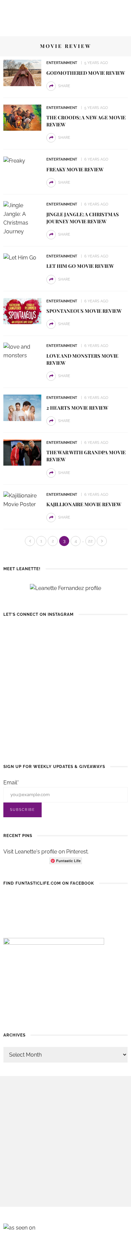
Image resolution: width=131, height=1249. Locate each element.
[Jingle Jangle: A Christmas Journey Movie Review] (22, 218)
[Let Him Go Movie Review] (19, 257)
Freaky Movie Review (74, 169)
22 (90, 540)
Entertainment (61, 63)
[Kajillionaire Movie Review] (22, 499)
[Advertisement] (65, 1141)
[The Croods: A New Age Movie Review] (22, 117)
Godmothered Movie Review (85, 72)
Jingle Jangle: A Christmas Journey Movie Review (82, 218)
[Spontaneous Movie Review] (22, 310)
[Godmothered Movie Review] (22, 72)
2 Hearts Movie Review (77, 407)
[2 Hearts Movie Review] (22, 407)
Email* (11, 782)
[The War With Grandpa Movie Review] (22, 452)
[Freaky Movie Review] (14, 160)
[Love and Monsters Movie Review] (22, 351)
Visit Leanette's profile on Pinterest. (46, 851)
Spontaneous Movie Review (84, 310)
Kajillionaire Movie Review (83, 504)
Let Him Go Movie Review (80, 265)
